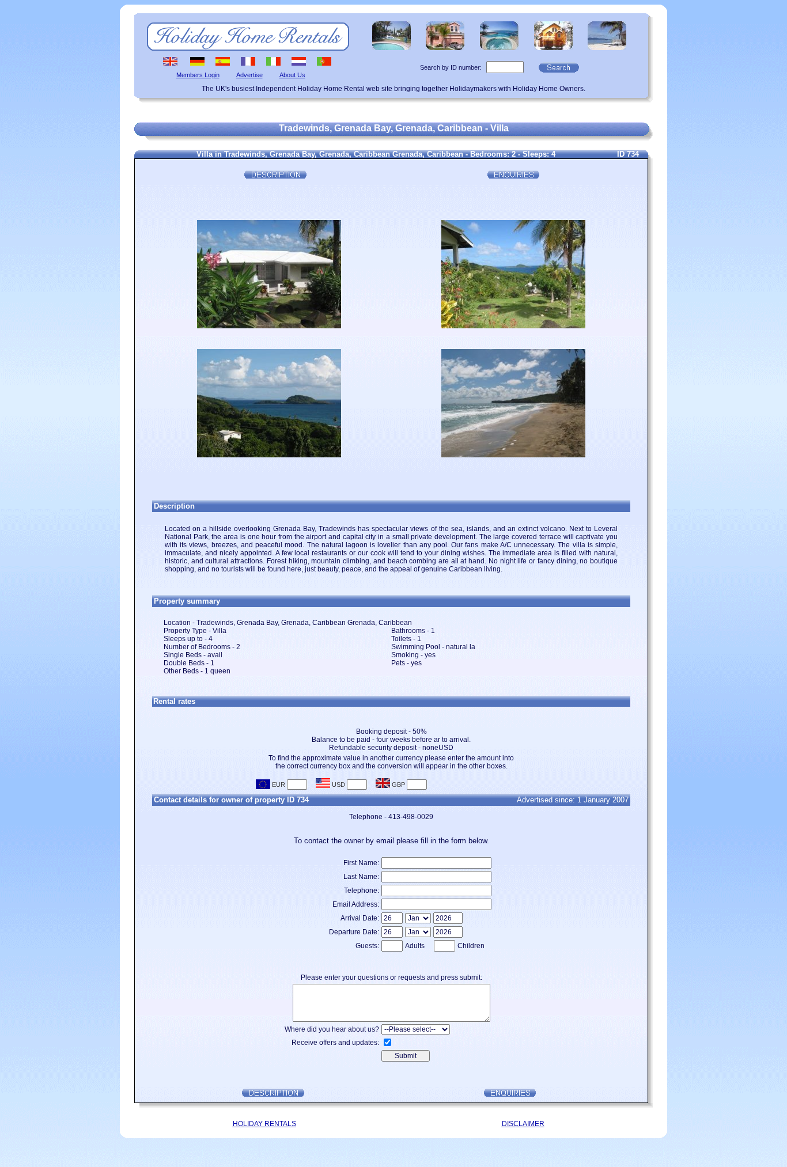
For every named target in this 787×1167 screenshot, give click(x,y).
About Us (292, 74)
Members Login (198, 74)
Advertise (249, 74)
